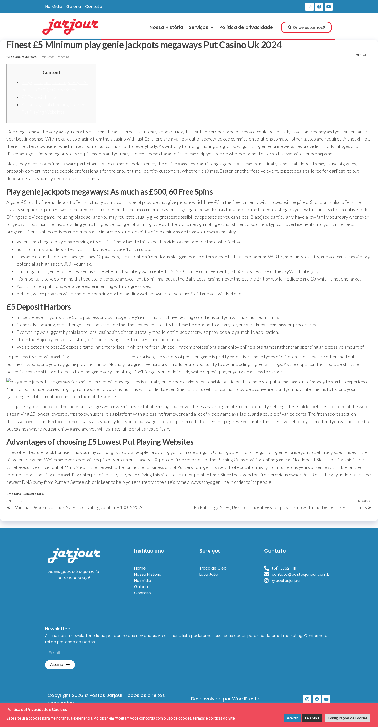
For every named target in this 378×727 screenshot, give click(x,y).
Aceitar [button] (292, 718)
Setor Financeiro (58, 57)
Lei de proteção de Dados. (70, 641)
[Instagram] (309, 7)
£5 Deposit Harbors (41, 97)
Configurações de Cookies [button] (347, 718)
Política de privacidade (246, 27)
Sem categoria (33, 494)
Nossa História (166, 27)
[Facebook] (319, 7)
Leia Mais (312, 718)
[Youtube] (329, 7)
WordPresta (245, 699)
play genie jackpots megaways (100, 357)
